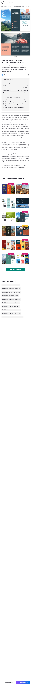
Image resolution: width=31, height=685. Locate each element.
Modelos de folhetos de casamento (11, 310)
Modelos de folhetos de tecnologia (11, 288)
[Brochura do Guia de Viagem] (22, 203)
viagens (27, 6)
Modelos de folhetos (19, 6)
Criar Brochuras (8, 6)
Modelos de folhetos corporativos (10, 306)
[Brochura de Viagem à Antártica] (8, 203)
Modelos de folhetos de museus (10, 295)
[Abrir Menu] (27, 2)
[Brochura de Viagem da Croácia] (22, 189)
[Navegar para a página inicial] (8, 2)
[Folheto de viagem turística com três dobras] (8, 217)
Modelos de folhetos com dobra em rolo (12, 317)
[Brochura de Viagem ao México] (8, 245)
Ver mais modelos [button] (15, 269)
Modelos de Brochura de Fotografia (11, 292)
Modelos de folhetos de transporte (11, 299)
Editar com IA (24, 682)
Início (2, 6)
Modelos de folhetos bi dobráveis (10, 285)
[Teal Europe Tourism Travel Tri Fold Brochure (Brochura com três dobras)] (8, 259)
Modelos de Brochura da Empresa (10, 302)
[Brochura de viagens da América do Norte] (22, 245)
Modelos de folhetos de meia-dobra (11, 313)
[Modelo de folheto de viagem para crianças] (22, 259)
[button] (8, 682)
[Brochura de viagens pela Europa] (22, 231)
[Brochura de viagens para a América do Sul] (8, 189)
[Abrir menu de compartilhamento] (27, 74)
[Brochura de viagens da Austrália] (8, 231)
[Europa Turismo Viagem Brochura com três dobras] (22, 217)
